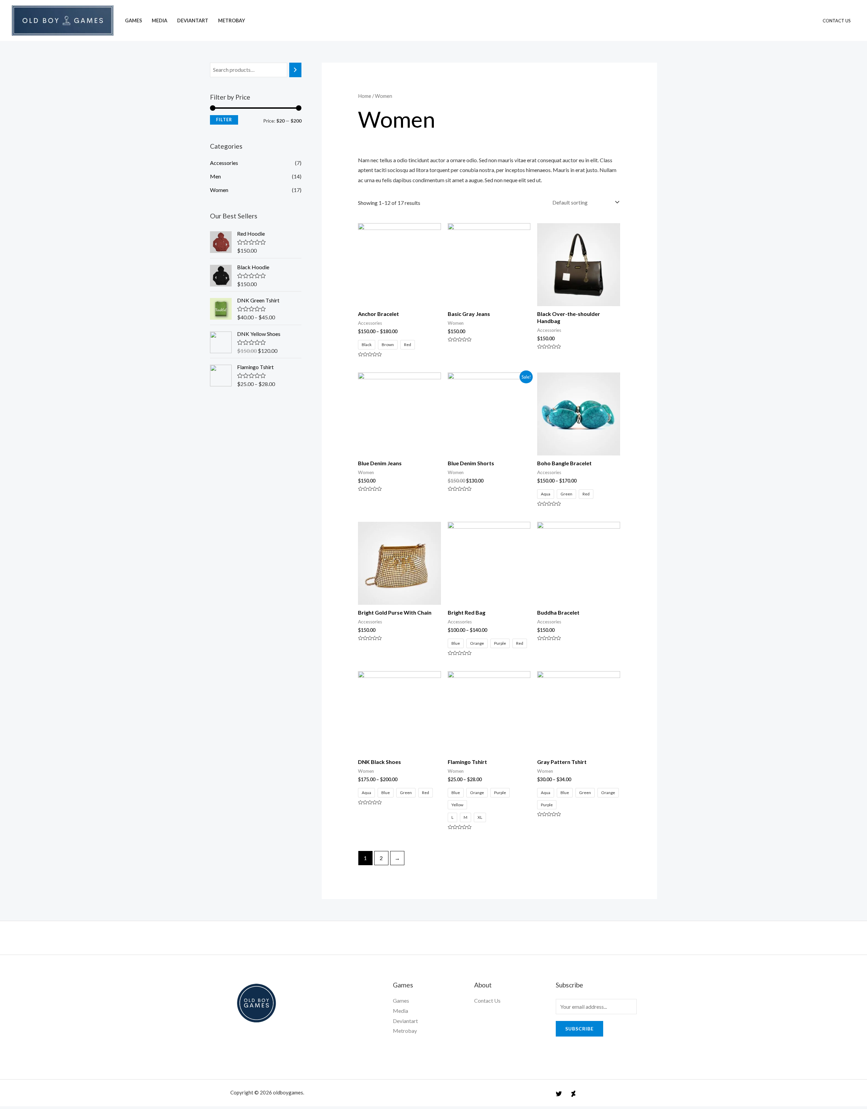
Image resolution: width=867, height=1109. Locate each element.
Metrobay (231, 20)
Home (364, 96)
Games (133, 20)
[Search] (295, 70)
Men (215, 176)
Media (159, 20)
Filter (224, 119)
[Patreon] (573, 1094)
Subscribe (579, 1028)
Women (219, 190)
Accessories (224, 162)
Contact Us (837, 20)
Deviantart (192, 20)
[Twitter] (559, 1094)
